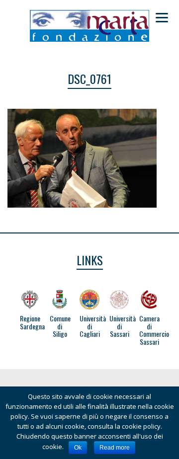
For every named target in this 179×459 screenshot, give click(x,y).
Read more (114, 447)
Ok (78, 447)
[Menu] (162, 17)
